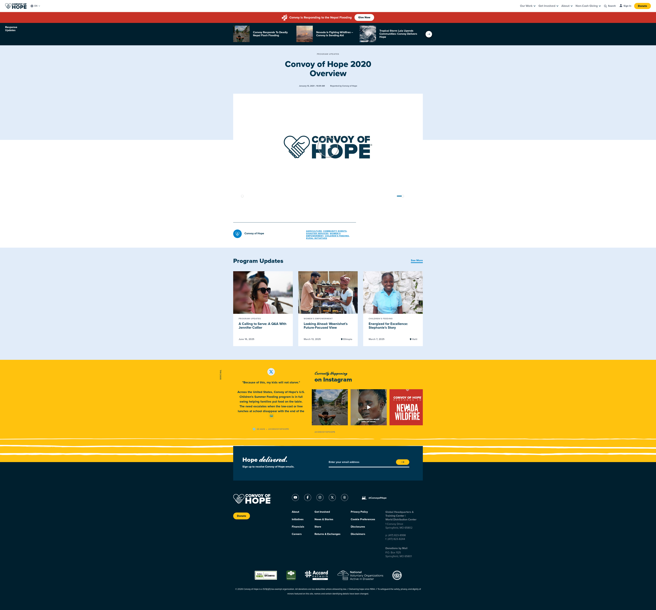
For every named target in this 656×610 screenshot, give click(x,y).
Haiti (414, 339)
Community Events (335, 231)
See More (417, 260)
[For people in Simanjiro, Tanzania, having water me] (369, 407)
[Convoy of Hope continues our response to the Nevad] (408, 407)
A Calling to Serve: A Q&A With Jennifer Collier (262, 326)
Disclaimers (358, 534)
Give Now (364, 17)
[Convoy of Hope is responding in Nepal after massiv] (330, 407)
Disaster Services (317, 233)
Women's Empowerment (323, 234)
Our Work (526, 6)
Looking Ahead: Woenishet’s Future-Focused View (326, 326)
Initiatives (298, 519)
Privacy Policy (359, 512)
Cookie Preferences (363, 519)
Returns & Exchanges (327, 534)
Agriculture (314, 231)
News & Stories (324, 519)
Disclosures (358, 526)
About (565, 6)
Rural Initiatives (316, 238)
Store (318, 526)
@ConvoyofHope (325, 432)
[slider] (311, 196)
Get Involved (546, 6)
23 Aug (261, 429)
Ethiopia (347, 339)
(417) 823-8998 (397, 535)
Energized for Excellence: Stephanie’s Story (388, 326)
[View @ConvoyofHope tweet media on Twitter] (271, 416)
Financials (298, 526)
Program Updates (328, 54)
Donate (642, 6)
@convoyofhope (278, 429)
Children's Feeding (337, 236)
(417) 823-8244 (396, 539)
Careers (297, 534)
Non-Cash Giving (587, 6)
